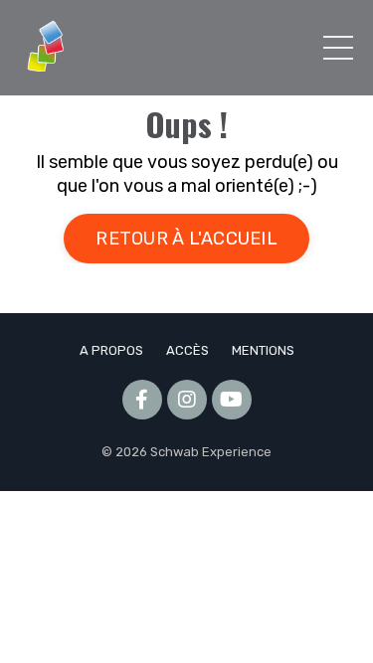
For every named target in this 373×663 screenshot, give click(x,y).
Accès (187, 350)
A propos (111, 350)
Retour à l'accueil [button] (186, 238)
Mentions (263, 350)
